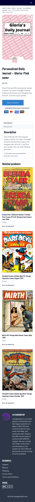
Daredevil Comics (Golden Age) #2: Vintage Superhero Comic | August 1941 (16, 277)
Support (5, 464)
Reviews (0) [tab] (8, 127)
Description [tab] (8, 123)
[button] (30, 17)
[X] (7, 486)
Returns (5, 468)
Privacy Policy (7, 474)
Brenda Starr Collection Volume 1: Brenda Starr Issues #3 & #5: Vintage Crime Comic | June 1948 (17, 216)
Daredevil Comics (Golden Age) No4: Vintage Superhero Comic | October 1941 (17, 395)
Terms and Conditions (10, 477)
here (16, 156)
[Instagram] (11, 486)
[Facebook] (3, 486)
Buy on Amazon (13, 103)
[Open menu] (31, 2)
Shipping (5, 471)
